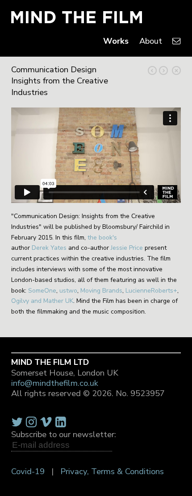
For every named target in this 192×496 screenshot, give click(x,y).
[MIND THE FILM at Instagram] (31, 422)
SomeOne (42, 290)
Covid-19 (28, 471)
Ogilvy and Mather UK (42, 301)
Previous (163, 70)
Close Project (176, 70)
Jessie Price (127, 248)
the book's (102, 237)
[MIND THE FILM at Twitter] (17, 422)
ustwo (68, 290)
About (150, 41)
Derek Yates (49, 248)
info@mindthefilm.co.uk (54, 383)
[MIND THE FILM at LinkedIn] (60, 422)
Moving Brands (101, 290)
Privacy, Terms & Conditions (112, 471)
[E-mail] (176, 41)
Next (152, 70)
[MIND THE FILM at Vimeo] (46, 422)
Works (116, 41)
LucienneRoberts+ (151, 290)
